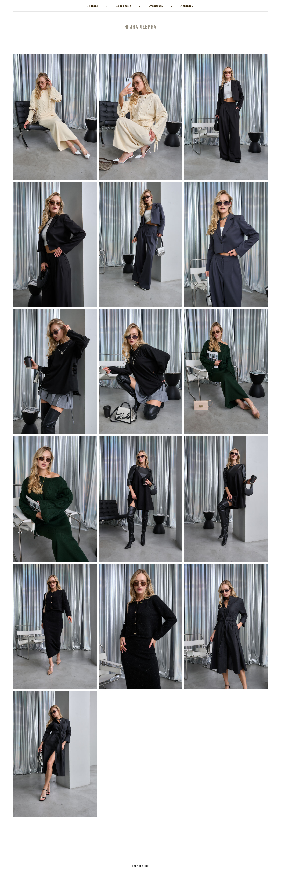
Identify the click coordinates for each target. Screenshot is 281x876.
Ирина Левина (140, 26)
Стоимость (156, 5)
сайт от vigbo (140, 866)
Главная (92, 5)
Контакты (187, 5)
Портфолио (123, 5)
